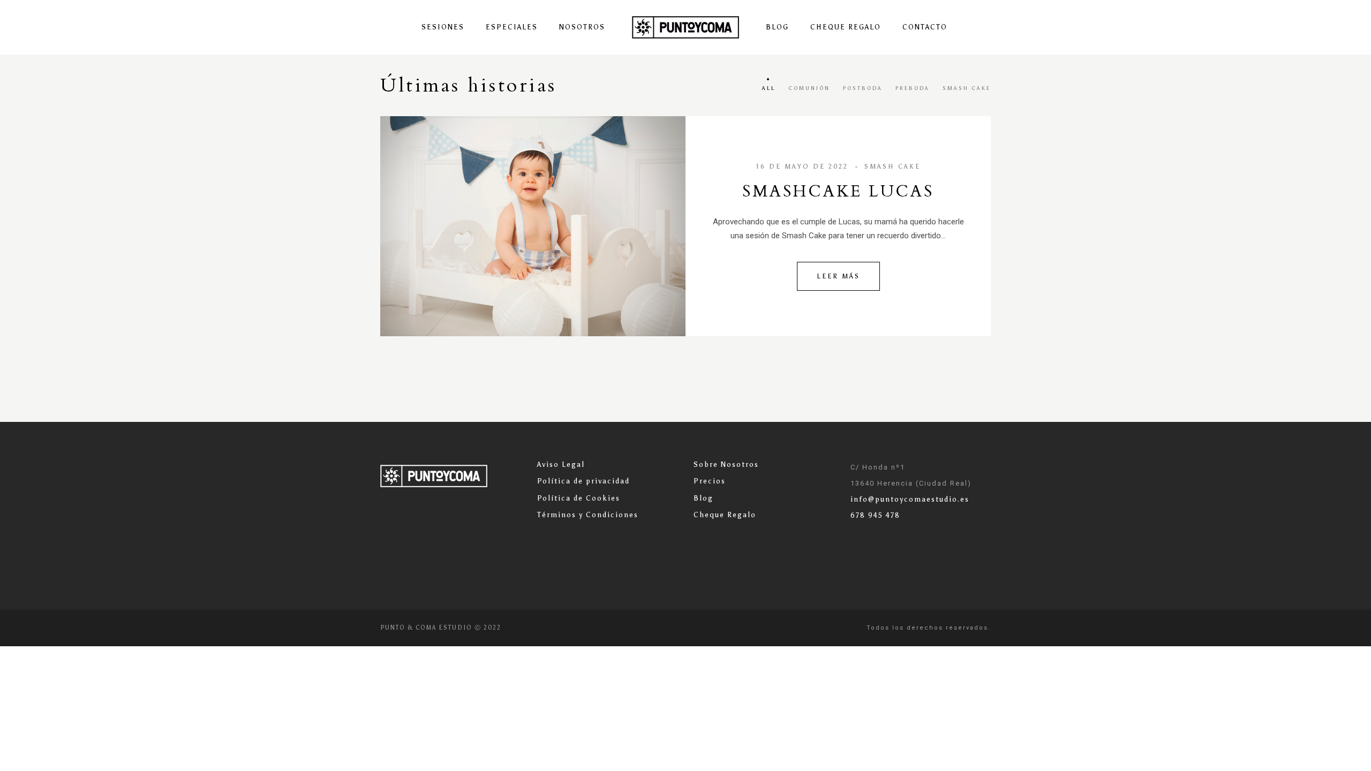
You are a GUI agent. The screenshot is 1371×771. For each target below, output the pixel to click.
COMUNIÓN (809, 88)
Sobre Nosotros (726, 464)
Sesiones (442, 27)
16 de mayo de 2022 (802, 166)
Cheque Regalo (845, 27)
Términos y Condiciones (587, 515)
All (768, 88)
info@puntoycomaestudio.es (909, 499)
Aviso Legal (561, 464)
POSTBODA (863, 88)
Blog (777, 27)
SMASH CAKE (967, 88)
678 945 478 (875, 515)
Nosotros (582, 27)
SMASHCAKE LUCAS (837, 191)
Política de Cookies (578, 498)
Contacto (924, 27)
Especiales (512, 27)
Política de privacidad (583, 481)
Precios (710, 481)
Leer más (838, 276)
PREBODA (912, 88)
